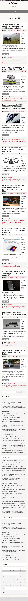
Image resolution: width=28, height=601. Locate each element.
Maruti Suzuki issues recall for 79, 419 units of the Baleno (13, 352)
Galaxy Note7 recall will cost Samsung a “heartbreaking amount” (14, 273)
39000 (9, 98)
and (9, 59)
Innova (7, 60)
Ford (3, 100)
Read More (6, 54)
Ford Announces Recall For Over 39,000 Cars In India (13, 68)
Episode (15, 220)
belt (3, 141)
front (12, 141)
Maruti (23, 385)
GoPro (4, 180)
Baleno (13, 385)
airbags (10, 343)
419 (8, 385)
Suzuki (9, 386)
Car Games (12, 383)
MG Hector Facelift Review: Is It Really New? (13, 443)
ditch (11, 220)
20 (14, 582)
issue (16, 141)
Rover (10, 345)
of (2, 386)
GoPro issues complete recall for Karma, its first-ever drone (12, 150)
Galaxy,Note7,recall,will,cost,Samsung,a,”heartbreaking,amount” (14, 230)
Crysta (12, 59)
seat (7, 143)
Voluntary (4, 62)
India (3, 60)
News (10, 177)
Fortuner (18, 59)
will (19, 266)
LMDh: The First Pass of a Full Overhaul (12, 400)
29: (8, 220)
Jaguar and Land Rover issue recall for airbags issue (14, 314)
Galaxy (4, 266)
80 (12, 139)
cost (23, 265)
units (14, 386)
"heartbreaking (12, 265)
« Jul (3, 592)
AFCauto (14, 3)
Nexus (3, 222)
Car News (11, 57)
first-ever (19, 179)
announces (15, 98)
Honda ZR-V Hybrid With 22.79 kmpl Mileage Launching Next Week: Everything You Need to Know (13, 447)
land (3, 345)
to (11, 223)
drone (14, 179)
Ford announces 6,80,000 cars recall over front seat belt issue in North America (13, 107)
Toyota (19, 60)
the (12, 386)
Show (9, 223)
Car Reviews (12, 138)
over (11, 100)
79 (10, 385)
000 (9, 139)
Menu (15, 11)
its (10, 180)
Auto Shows (12, 342)
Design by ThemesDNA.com (20, 598)
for (15, 59)
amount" (19, 265)
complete (10, 179)
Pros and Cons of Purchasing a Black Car (13, 440)
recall (15, 60)
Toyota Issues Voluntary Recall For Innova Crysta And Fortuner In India (12, 26)
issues (11, 60)
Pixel (16, 222)
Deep (22, 111)
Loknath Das (21, 30)
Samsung (4, 223)
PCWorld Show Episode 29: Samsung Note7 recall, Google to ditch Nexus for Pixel (13, 188)
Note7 (7, 222)
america (16, 139)
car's (19, 98)
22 (20, 582)
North (20, 141)
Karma (13, 180)
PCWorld (11, 222)
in (22, 59)
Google (22, 220)
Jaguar (22, 343)
